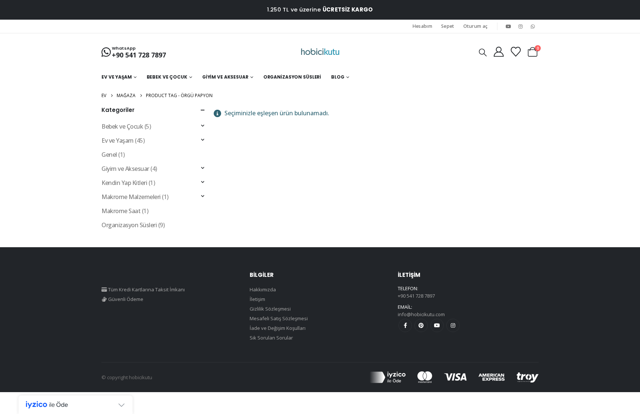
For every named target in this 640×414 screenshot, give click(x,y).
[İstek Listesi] (515, 52)
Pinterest (421, 325)
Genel (109, 154)
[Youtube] (508, 26)
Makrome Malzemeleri (131, 197)
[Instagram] (521, 26)
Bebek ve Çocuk (167, 77)
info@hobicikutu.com (421, 314)
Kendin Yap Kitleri (124, 183)
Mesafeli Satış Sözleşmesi (279, 318)
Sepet (447, 26)
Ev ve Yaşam (116, 77)
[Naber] (533, 26)
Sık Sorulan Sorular (271, 337)
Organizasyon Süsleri (292, 77)
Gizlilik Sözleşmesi (270, 308)
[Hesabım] (498, 52)
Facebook (405, 325)
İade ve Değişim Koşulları (278, 328)
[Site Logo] (320, 51)
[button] (482, 52)
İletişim (257, 299)
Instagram (453, 325)
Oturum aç (475, 26)
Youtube (437, 325)
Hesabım (422, 26)
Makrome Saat (120, 211)
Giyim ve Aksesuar (225, 77)
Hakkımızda (263, 289)
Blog (337, 77)
